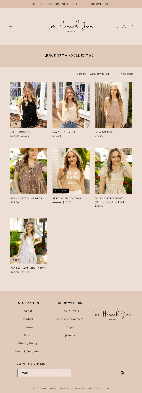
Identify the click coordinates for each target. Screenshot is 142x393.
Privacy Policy (28, 343)
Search (28, 335)
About (28, 310)
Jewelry (70, 335)
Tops (70, 327)
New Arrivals (70, 310)
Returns (28, 327)
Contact (28, 319)
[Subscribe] (62, 373)
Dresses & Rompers (70, 319)
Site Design (73, 388)
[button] (10, 26)
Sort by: (81, 73)
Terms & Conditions (28, 351)
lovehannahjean (52, 388)
